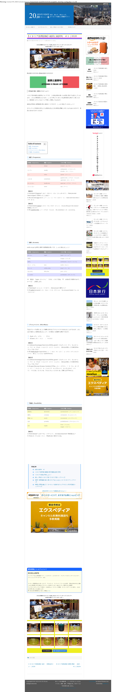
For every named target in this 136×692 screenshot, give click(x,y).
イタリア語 (32, 657)
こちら (49, 590)
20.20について (71, 27)
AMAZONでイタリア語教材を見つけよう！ (54, 491)
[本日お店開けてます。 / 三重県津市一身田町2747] (33, 627)
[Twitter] (104, 4)
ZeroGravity (92, 681)
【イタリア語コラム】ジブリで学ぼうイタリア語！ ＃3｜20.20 (100, 350)
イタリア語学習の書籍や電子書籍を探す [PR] (48, 472)
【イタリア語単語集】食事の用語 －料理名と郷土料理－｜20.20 (100, 86)
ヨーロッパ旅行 (30, 27)
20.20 (29, 40)
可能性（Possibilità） (34, 152)
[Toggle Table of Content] (44, 144)
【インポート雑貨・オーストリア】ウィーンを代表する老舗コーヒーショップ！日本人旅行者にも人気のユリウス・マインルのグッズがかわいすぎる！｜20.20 (97, 209)
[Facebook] (105, 4)
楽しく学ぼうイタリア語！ (57, 27)
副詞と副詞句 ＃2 (40, 469)
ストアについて (42, 27)
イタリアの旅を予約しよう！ (43, 474)
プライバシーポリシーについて (68, 688)
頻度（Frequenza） (34, 146)
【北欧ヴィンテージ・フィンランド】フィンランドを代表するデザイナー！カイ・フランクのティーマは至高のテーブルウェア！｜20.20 (97, 247)
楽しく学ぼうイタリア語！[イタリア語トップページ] (50, 477)
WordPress (105, 683)
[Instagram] (107, 4)
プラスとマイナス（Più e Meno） (37, 150)
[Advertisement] (54, 125)
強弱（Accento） (33, 148)
